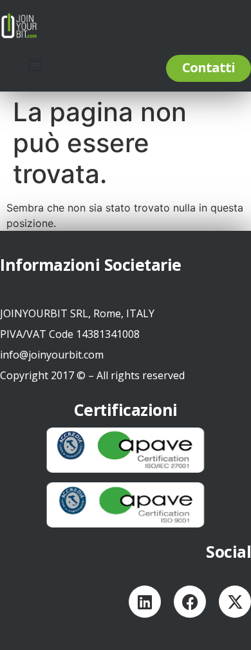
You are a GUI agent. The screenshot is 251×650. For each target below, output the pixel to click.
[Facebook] (190, 602)
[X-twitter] (235, 602)
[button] (35, 65)
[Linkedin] (145, 602)
